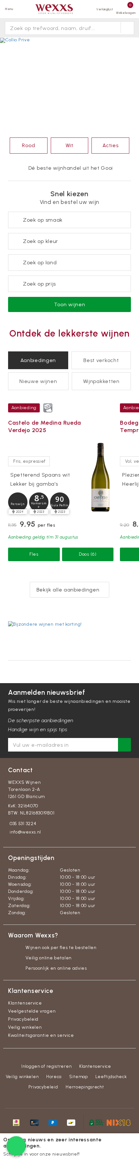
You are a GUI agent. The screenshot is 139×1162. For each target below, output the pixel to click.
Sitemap (78, 1076)
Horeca (53, 1076)
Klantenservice (25, 1003)
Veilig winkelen (25, 1027)
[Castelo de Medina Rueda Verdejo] (100, 476)
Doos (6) (88, 554)
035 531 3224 (23, 823)
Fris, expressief (29, 461)
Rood (28, 145)
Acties (110, 145)
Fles (33, 554)
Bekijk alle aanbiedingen (68, 590)
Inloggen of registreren (46, 1066)
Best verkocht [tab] (101, 360)
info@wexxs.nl (25, 832)
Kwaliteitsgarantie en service (41, 1035)
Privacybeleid (23, 1019)
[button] (17, 502)
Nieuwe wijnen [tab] (38, 381)
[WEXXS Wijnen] (54, 9)
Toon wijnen (69, 304)
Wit (69, 145)
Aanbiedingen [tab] (38, 360)
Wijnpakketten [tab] (101, 381)
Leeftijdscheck (111, 1076)
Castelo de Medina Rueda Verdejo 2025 (44, 426)
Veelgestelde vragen (32, 1011)
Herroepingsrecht (85, 1087)
